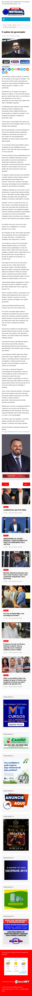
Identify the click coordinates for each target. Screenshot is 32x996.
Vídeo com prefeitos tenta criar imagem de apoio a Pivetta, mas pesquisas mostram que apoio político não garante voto (14, 681)
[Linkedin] (9, 69)
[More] (6, 72)
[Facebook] (3, 69)
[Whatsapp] (12, 69)
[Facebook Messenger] (3, 72)
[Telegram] (24, 69)
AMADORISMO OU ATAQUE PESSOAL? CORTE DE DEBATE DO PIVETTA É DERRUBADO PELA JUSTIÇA (15, 541)
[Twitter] (6, 69)
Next (25, 484)
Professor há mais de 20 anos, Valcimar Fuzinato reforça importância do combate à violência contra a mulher (14, 647)
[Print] (27, 69)
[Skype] (21, 69)
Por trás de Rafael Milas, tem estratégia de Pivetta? (13, 614)
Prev (6, 484)
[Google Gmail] (15, 69)
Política (6, 507)
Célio (4, 36)
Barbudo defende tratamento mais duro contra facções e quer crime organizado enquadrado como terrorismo (15, 575)
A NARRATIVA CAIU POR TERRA (14, 510)
